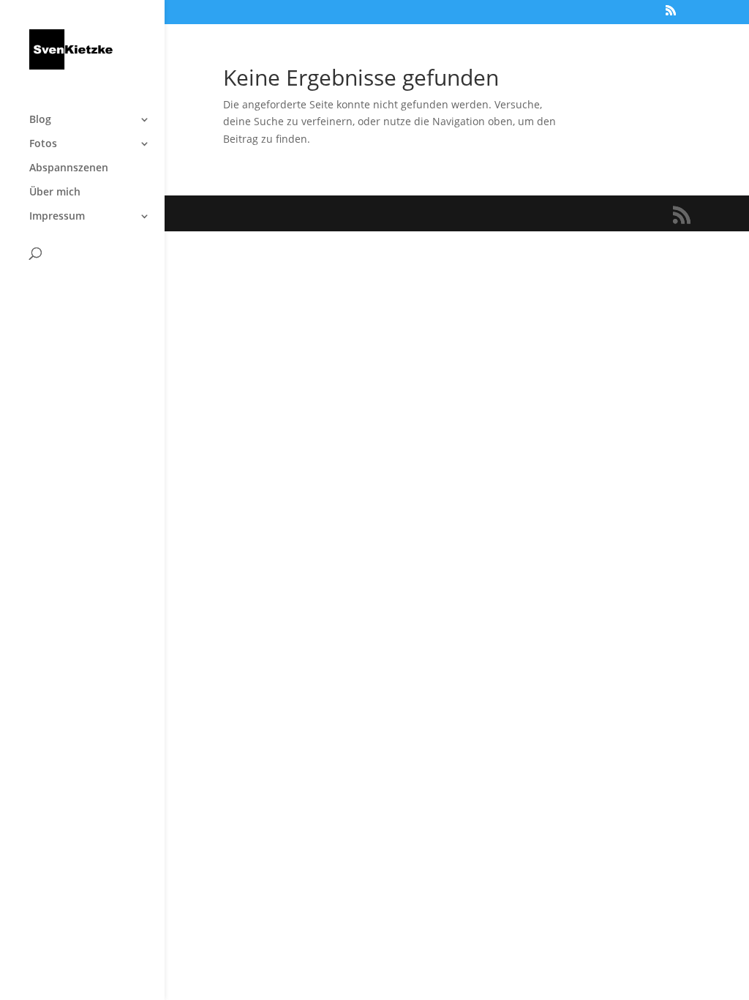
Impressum (57, 217)
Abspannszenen (68, 168)
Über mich (54, 192)
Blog (40, 120)
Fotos (43, 144)
